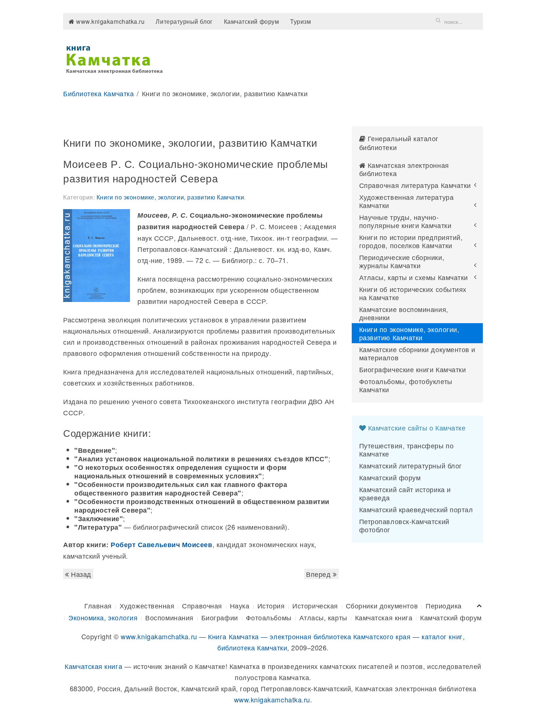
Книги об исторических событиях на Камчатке (413, 293)
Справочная (202, 605)
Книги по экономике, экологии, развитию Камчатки (170, 197)
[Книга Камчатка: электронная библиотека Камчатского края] (114, 58)
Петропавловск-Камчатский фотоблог (404, 525)
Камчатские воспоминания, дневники (403, 313)
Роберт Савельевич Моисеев (161, 544)
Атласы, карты (323, 617)
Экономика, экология (102, 617)
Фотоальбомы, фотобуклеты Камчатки (405, 385)
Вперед (319, 574)
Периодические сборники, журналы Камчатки (401, 261)
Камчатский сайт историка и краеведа (405, 493)
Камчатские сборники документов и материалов (417, 353)
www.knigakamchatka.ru (110, 21)
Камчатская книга (384, 617)
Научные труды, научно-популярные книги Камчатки (405, 221)
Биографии (219, 617)
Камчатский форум (251, 21)
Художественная (147, 605)
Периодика (444, 605)
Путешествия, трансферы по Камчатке (406, 449)
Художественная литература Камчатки (406, 201)
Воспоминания (169, 617)
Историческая (315, 605)
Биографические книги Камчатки (412, 369)
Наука (240, 605)
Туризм (300, 21)
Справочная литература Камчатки (415, 185)
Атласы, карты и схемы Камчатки (413, 277)
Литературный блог (184, 21)
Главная (98, 605)
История (271, 605)
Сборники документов (382, 605)
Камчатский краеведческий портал (416, 509)
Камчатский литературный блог (410, 465)
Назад (80, 574)
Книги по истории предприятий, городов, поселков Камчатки (411, 241)
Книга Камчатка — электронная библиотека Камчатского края (309, 636)
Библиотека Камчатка (98, 93)
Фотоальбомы (269, 617)
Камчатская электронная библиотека (404, 169)
